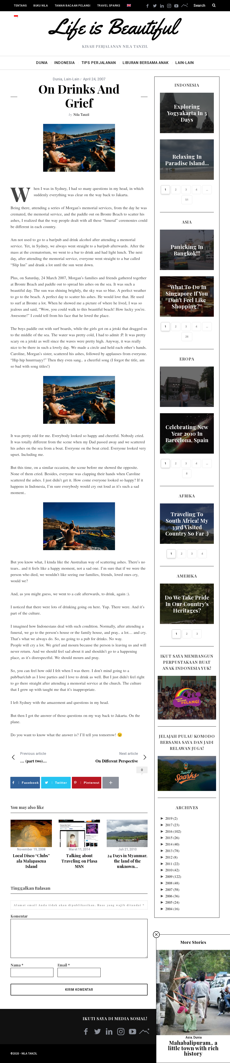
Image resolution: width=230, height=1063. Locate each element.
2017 (172, 824)
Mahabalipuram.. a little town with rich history (193, 1048)
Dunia (57, 79)
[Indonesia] (16, 16)
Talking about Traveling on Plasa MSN (79, 861)
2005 (172, 902)
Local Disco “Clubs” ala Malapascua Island (31, 861)
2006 (172, 896)
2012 (171, 857)
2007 (172, 889)
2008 (172, 883)
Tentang (20, 5)
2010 (172, 870)
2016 (173, 831)
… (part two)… (33, 757)
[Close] (156, 934)
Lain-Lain (71, 79)
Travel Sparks (108, 5)
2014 (172, 844)
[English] (129, 5)
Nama (17, 965)
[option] (31, 844)
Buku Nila (40, 5)
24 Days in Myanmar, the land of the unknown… (127, 861)
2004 (172, 908)
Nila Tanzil (81, 114)
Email (64, 965)
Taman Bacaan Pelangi (73, 5)
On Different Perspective (116, 757)
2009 (173, 876)
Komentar (19, 916)
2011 (172, 863)
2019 (171, 818)
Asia (189, 1037)
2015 (172, 837)
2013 (172, 850)
